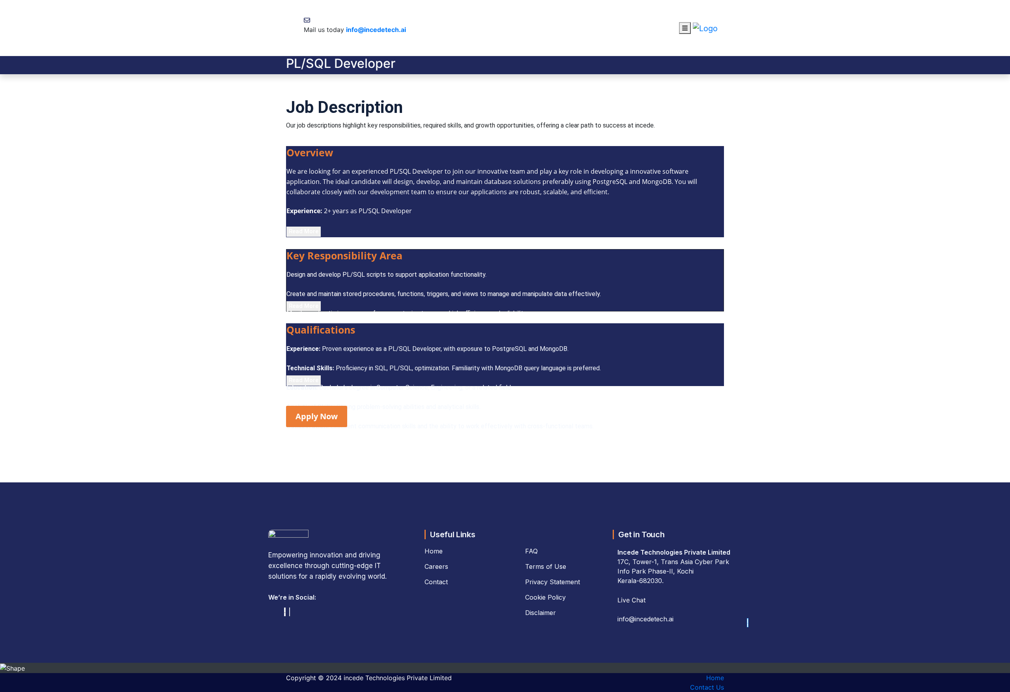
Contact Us (707, 687)
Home (715, 678)
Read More (303, 231)
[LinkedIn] (285, 612)
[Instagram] (289, 612)
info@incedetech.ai (376, 30)
